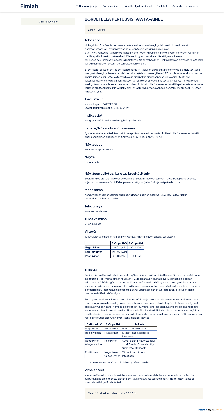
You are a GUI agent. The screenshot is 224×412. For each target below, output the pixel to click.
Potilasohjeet (111, 6)
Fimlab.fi (162, 6)
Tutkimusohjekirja (87, 6)
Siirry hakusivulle (48, 21)
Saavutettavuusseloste (186, 6)
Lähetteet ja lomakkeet (138, 6)
